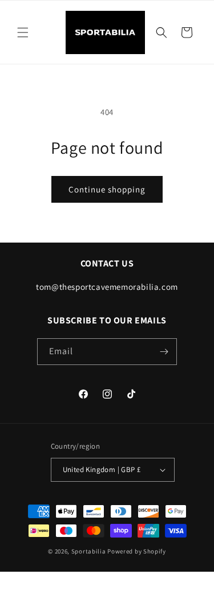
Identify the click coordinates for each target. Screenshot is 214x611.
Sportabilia (88, 551)
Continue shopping (107, 189)
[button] (22, 32)
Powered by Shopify (136, 551)
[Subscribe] (163, 351)
